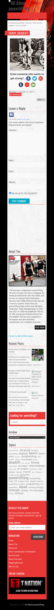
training (11, 493)
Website (12, 182)
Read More (40, 327)
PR (16, 481)
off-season (39, 472)
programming (32, 483)
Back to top (13, 566)
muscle (27, 471)
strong (24, 490)
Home (11, 540)
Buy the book (14, 555)
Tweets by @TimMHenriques (21, 336)
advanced (25, 450)
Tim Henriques (36, 490)
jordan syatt (12, 469)
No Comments (15, 94)
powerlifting (19, 477)
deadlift (14, 462)
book (39, 457)
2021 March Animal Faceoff (17, 392)
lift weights (22, 468)
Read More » (37, 365)
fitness (35, 462)
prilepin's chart (23, 481)
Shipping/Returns (16, 563)
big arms (17, 457)
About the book (15, 559)
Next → (41, 99)
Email (11, 171)
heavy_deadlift (18, 33)
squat (23, 486)
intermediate (37, 465)
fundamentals (13, 466)
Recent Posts (16, 343)
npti (33, 472)
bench (33, 453)
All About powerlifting (16, 23)
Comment (13, 130)
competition (26, 459)
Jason (14, 91)
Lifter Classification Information (22, 551)
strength (14, 490)
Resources (13, 548)
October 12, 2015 (26, 91)
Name (11, 160)
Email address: (15, 523)
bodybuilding (29, 456)
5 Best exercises (13, 450)
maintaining (33, 469)
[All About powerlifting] (27, 5)
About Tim (13, 544)
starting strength (36, 487)
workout (19, 493)
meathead (19, 472)
